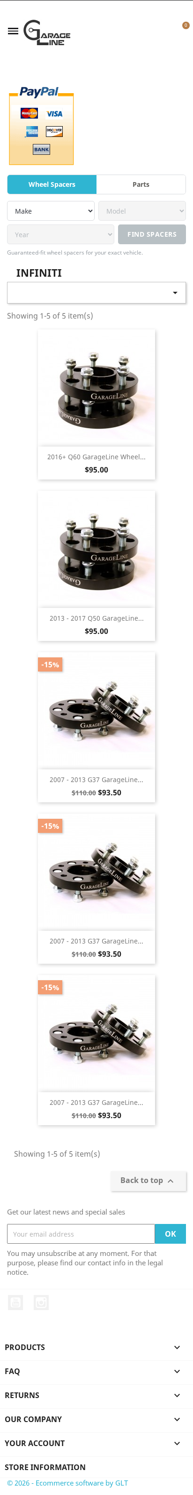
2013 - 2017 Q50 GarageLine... (97, 618)
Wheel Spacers (52, 184)
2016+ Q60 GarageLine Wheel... (96, 456)
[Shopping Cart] (180, 31)
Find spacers (152, 234)
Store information (45, 1467)
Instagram (41, 1302)
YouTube (15, 1302)
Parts (141, 184)
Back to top (148, 1181)
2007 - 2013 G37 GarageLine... (96, 779)
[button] (150, 31)
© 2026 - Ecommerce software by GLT (67, 1482)
